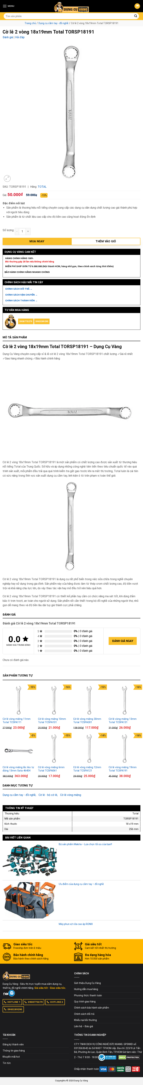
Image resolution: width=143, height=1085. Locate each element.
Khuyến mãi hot (11, 1056)
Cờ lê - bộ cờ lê (48, 795)
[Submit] (136, 16)
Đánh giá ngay (122, 641)
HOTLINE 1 (13, 1002)
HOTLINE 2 (56, 1002)
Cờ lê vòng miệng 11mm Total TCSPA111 (17, 721)
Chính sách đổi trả (84, 1014)
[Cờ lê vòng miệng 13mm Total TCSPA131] (125, 700)
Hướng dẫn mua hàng (86, 989)
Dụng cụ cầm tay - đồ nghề (53, 23)
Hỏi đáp (20, 37)
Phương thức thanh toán (88, 995)
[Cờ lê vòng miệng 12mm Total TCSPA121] (89, 749)
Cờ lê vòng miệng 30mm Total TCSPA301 (87, 721)
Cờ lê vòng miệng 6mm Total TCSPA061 (51, 769)
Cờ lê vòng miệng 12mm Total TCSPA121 (87, 769)
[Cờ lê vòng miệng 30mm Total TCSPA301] (89, 700)
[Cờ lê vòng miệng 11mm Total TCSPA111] (19, 700)
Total (42, 186)
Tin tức (7, 1063)
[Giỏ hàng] (137, 6)
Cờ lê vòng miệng (70, 795)
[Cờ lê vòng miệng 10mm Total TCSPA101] (54, 700)
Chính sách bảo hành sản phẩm (91, 1007)
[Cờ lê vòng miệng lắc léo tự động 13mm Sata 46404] (19, 749)
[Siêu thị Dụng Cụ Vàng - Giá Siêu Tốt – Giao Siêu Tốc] (71, 6)
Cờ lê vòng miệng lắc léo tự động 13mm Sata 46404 (18, 769)
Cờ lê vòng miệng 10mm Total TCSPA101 (52, 721)
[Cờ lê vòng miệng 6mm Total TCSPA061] (54, 749)
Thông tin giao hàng (14, 1050)
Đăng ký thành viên (13, 1044)
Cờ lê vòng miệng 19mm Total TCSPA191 (123, 769)
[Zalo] (11, 993)
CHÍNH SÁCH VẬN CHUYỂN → (21, 294)
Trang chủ (30, 23)
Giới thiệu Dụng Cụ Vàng (87, 983)
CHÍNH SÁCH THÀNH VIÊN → (21, 300)
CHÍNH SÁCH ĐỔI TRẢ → (18, 289)
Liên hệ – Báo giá (83, 1026)
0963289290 (41, 321)
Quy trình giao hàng (85, 1001)
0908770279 (25, 321)
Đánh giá (8, 37)
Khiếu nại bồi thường (85, 1020)
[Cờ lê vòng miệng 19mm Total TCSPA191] (125, 749)
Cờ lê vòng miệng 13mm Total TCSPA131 (123, 721)
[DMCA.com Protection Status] (129, 1057)
